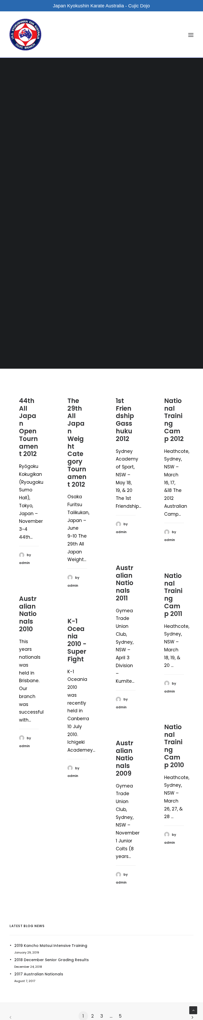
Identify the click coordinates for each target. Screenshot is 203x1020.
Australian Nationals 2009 (124, 758)
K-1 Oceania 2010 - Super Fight (76, 640)
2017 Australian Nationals (38, 974)
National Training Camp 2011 (173, 594)
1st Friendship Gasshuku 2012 (125, 419)
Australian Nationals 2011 (124, 582)
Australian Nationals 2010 (27, 613)
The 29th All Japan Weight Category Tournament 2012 (76, 442)
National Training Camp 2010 (174, 746)
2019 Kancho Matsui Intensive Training (50, 945)
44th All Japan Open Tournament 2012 (28, 427)
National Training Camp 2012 (174, 419)
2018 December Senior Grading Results (51, 959)
